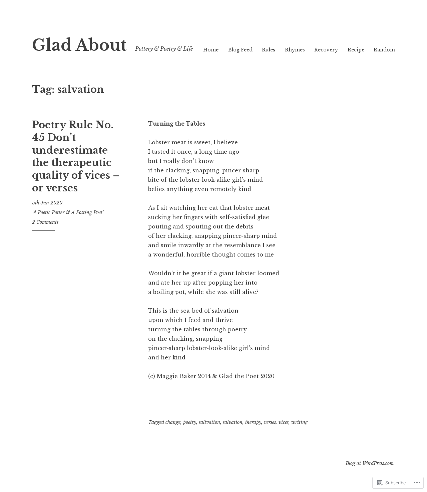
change (172, 422)
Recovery (326, 50)
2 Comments (45, 222)
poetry (189, 422)
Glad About (79, 45)
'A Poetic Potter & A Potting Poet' (67, 212)
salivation (209, 422)
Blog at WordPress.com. (370, 463)
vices (284, 422)
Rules (268, 50)
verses (270, 422)
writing (299, 422)
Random (384, 50)
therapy (253, 422)
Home (211, 50)
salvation (233, 422)
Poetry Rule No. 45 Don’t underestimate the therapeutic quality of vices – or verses (76, 156)
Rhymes (295, 50)
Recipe (356, 50)
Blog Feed (240, 50)
